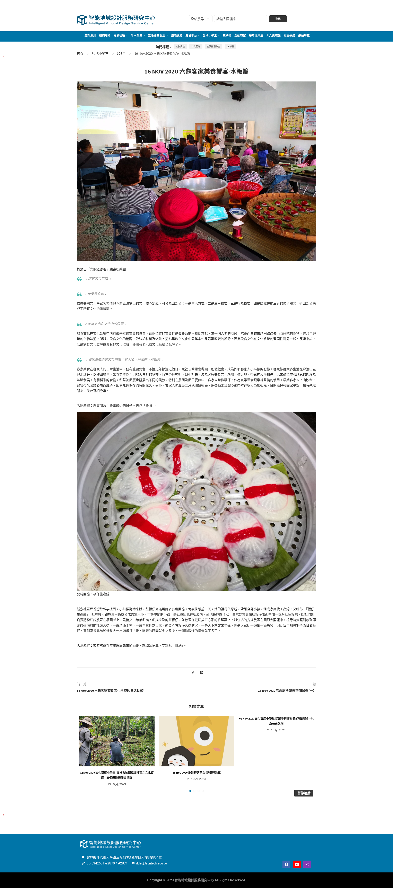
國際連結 (176, 35)
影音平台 (191, 35)
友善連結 (289, 35)
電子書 (227, 35)
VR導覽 (230, 46)
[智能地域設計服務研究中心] (116, 15)
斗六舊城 (136, 35)
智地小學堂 (210, 35)
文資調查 (180, 46)
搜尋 (278, 18)
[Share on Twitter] (197, 673)
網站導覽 (304, 35)
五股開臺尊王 (156, 35)
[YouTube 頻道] (297, 864)
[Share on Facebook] (193, 673)
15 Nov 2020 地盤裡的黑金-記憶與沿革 (197, 772)
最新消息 (90, 35)
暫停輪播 (304, 793)
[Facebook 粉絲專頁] (286, 864)
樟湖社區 (119, 35)
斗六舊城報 (273, 35)
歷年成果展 (256, 35)
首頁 (80, 53)
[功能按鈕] (201, 673)
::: (3, 3)
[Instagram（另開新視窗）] (307, 864)
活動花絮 (240, 35)
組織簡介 (105, 35)
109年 (121, 53)
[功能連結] (196, 84)
